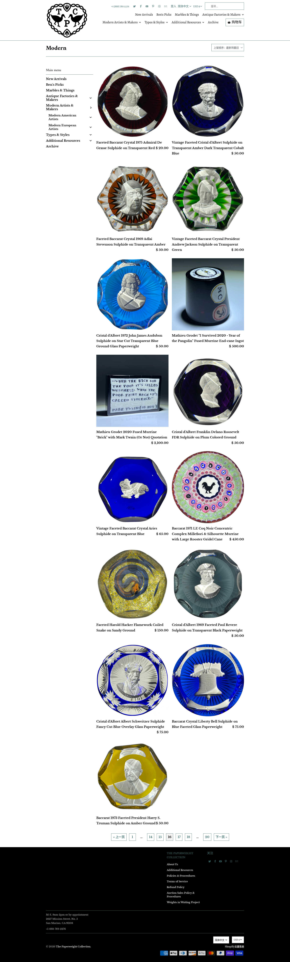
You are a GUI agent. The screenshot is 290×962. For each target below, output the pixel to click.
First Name (102, 451)
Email (100, 432)
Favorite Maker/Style (107, 509)
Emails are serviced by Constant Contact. (124, 537)
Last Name (102, 471)
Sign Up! (145, 546)
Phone (100, 490)
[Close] (193, 409)
